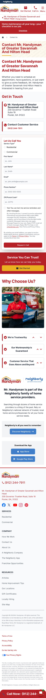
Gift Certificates (9, 594)
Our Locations (8, 588)
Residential (11, 147)
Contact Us (7, 542)
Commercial (12, 152)
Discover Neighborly (21, 431)
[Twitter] (9, 505)
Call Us (35, 11)
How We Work (8, 536)
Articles (5, 578)
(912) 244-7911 (15, 128)
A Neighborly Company (12, 552)
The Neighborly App (11, 558)
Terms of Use (7, 636)
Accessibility (7, 645)
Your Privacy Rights (13, 655)
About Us (6, 547)
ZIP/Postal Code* (10, 197)
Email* (6, 177)
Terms (14, 236)
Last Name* (8, 167)
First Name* (8, 156)
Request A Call (23, 245)
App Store (24, 451)
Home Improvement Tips (13, 583)
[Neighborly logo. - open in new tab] (8, 2)
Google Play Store (25, 459)
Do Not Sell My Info (9, 650)
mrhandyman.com (13, 227)
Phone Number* (10, 187)
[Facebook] (4, 505)
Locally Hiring (8, 599)
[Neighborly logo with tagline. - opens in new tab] (35, 380)
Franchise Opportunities (12, 563)
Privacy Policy (24, 236)
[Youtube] (15, 505)
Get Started (25, 11)
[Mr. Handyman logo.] (11, 379)
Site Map (6, 604)
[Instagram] (21, 505)
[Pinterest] (26, 505)
